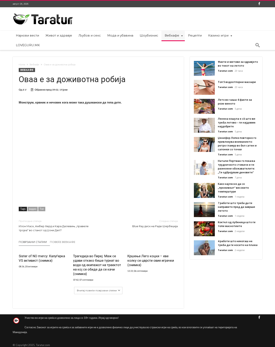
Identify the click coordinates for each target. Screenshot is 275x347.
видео (32, 208)
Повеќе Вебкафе (62, 242)
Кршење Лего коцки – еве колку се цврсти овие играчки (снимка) (150, 260)
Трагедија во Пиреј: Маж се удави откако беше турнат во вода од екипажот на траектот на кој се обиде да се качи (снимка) (97, 265)
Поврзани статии (33, 242)
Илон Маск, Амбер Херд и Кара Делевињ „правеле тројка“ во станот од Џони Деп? (54, 225)
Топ (42, 208)
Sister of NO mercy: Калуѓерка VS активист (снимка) (42, 258)
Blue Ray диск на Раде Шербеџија (155, 223)
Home (22, 64)
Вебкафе (34, 64)
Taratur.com (225, 70)
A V (25, 89)
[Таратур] (43, 13)
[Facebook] (259, 4)
